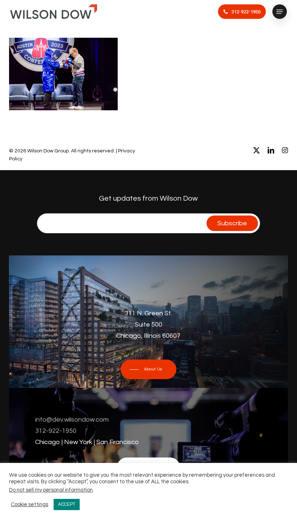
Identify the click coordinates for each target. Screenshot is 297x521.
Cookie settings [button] (29, 504)
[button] (279, 11)
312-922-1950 (55, 430)
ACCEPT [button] (66, 504)
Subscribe (232, 223)
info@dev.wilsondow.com (72, 419)
